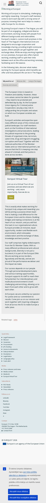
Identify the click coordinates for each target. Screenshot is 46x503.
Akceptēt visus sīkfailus (19, 491)
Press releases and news (12, 369)
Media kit (6, 374)
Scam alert (7, 361)
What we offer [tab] (21, 81)
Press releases (8, 389)
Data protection (8, 352)
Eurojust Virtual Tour (10, 376)
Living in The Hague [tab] (35, 81)
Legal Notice (7, 356)
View (11, 197)
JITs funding (7, 347)
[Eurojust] (11, 3)
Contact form (7, 431)
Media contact (8, 372)
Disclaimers (7, 354)
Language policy (8, 359)
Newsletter (7, 387)
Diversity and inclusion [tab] (10, 85)
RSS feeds (6, 385)
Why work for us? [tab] (8, 81)
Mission (6, 340)
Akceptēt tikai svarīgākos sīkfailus (23, 498)
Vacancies (6, 342)
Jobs (15, 320)
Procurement (7, 344)
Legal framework (9, 337)
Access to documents (10, 349)
